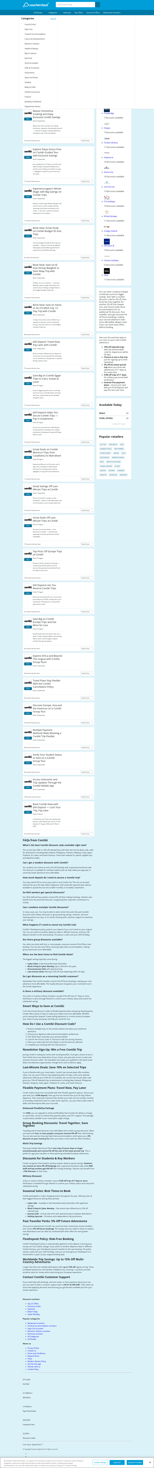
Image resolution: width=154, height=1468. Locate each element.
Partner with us (34, 1366)
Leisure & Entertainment (34, 39)
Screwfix (120, 471)
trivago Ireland (110, 231)
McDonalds (104, 457)
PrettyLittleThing (113, 462)
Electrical (28, 58)
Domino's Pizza (106, 449)
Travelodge (109, 113)
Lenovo (103, 471)
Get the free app (34, 1364)
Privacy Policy (33, 1348)
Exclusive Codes (34, 1306)
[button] (39, 12)
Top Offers (78, 12)
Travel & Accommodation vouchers (42, 1326)
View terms (86, 141)
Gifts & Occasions (31, 68)
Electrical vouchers (35, 1334)
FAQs (30, 1358)
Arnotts (103, 475)
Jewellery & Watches (32, 101)
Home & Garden (31, 63)
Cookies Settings (100, 1462)
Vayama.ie (108, 157)
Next (102, 462)
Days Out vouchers (35, 1328)
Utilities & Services (32, 92)
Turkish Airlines (111, 142)
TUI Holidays (109, 201)
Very (122, 444)
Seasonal (67, 12)
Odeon (116, 453)
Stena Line (108, 172)
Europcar (113, 475)
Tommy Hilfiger (106, 466)
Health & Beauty (31, 48)
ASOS (123, 453)
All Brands (32, 1339)
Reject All (117, 1462)
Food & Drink (30, 24)
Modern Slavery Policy (37, 1361)
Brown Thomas (118, 457)
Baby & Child (29, 87)
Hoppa (107, 128)
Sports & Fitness (31, 77)
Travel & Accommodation (35, 34)
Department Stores (32, 106)
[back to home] (36, 5)
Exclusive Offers (93, 12)
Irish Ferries (109, 186)
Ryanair (112, 471)
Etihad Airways (110, 216)
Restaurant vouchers (111, 12)
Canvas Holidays (111, 260)
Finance (27, 97)
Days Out (28, 29)
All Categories (33, 1336)
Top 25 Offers (33, 1303)
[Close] (150, 1462)
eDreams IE (109, 245)
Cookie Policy (33, 1369)
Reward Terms (33, 1356)
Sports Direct (105, 453)
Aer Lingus (113, 444)
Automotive (29, 72)
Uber (106, 275)
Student (27, 82)
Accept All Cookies (135, 1462)
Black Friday (33, 1311)
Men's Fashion (30, 53)
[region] (77, 1462)
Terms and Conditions (36, 1353)
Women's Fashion (31, 43)
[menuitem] (39, 12)
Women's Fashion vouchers (39, 1331)
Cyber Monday (34, 1314)
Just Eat (103, 444)
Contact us (32, 1350)
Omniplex (123, 475)
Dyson (117, 466)
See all (53, 18)
